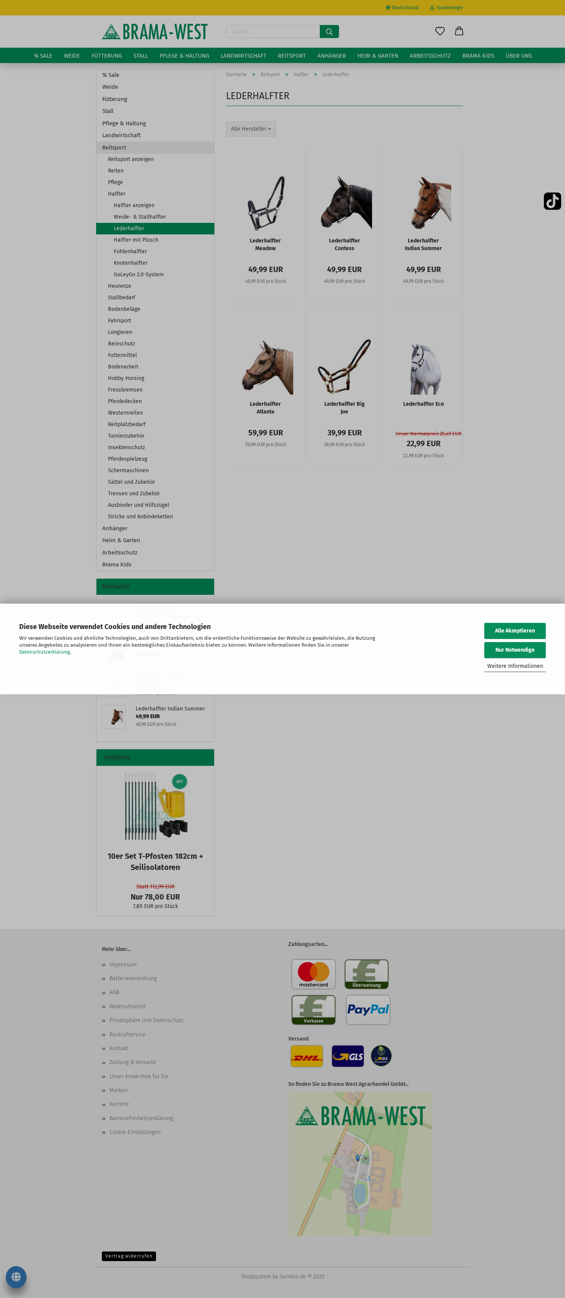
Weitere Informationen (515, 666)
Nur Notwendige (515, 650)
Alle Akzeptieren (515, 630)
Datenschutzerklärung (44, 652)
